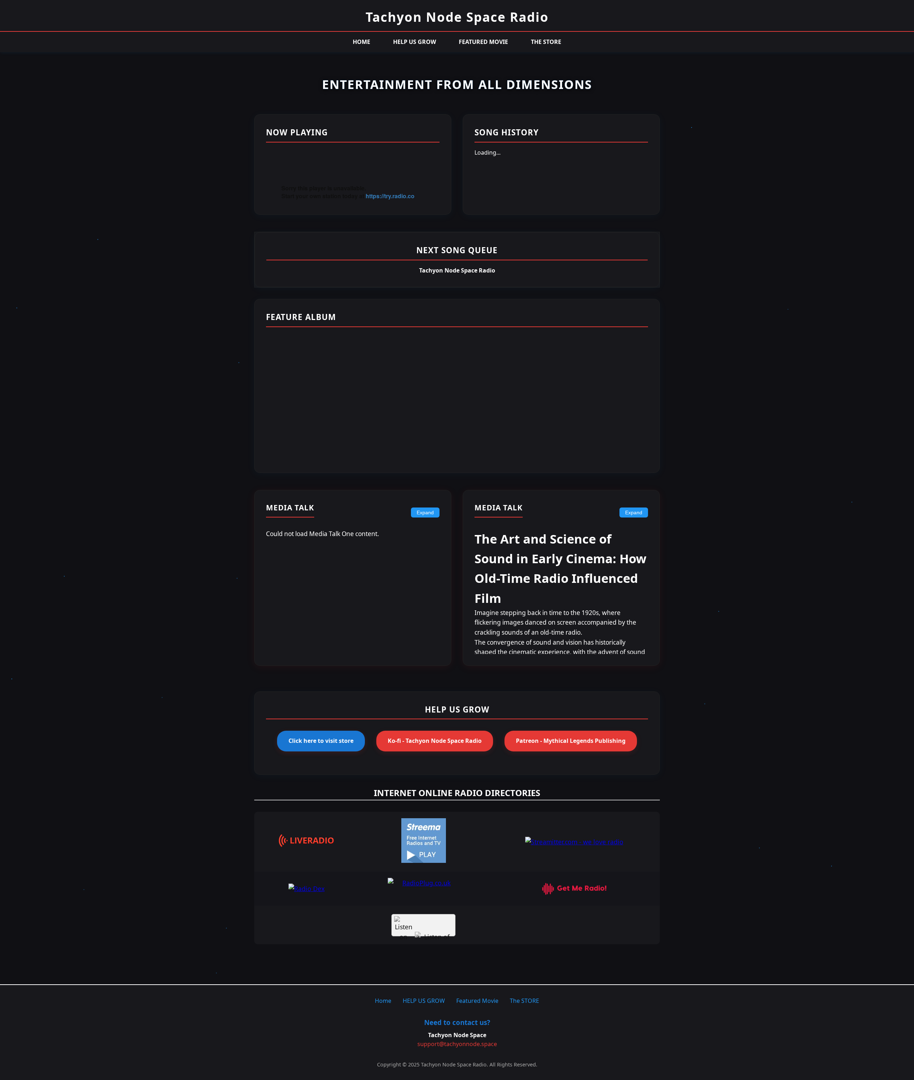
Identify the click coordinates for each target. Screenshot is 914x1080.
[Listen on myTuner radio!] (423, 925)
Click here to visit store (320, 741)
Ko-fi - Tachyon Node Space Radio (435, 741)
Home (361, 42)
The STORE (546, 42)
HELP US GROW (414, 42)
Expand (425, 512)
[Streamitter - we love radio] (574, 842)
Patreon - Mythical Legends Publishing (571, 741)
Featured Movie (483, 42)
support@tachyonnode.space (457, 1044)
